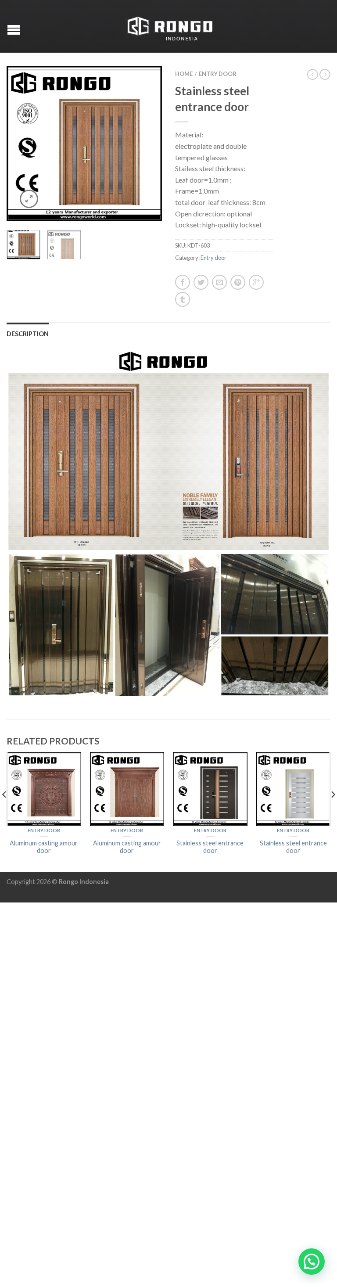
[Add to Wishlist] (140, 88)
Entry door (218, 73)
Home (184, 73)
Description (28, 334)
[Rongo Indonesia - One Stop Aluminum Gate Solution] (170, 26)
